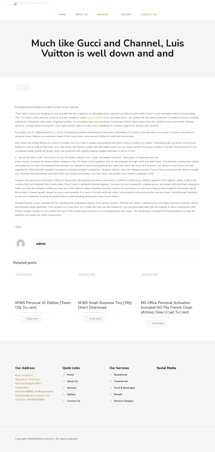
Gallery (71, 394)
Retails (118, 394)
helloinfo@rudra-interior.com (32, 395)
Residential (120, 374)
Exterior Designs (123, 401)
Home (70, 374)
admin (41, 244)
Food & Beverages (124, 387)
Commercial (121, 381)
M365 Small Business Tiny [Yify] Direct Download (105, 305)
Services (71, 387)
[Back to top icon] (196, 438)
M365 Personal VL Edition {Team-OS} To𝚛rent (43, 305)
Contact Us (73, 401)
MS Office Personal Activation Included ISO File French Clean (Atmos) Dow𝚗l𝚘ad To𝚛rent (166, 307)
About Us (72, 381)
